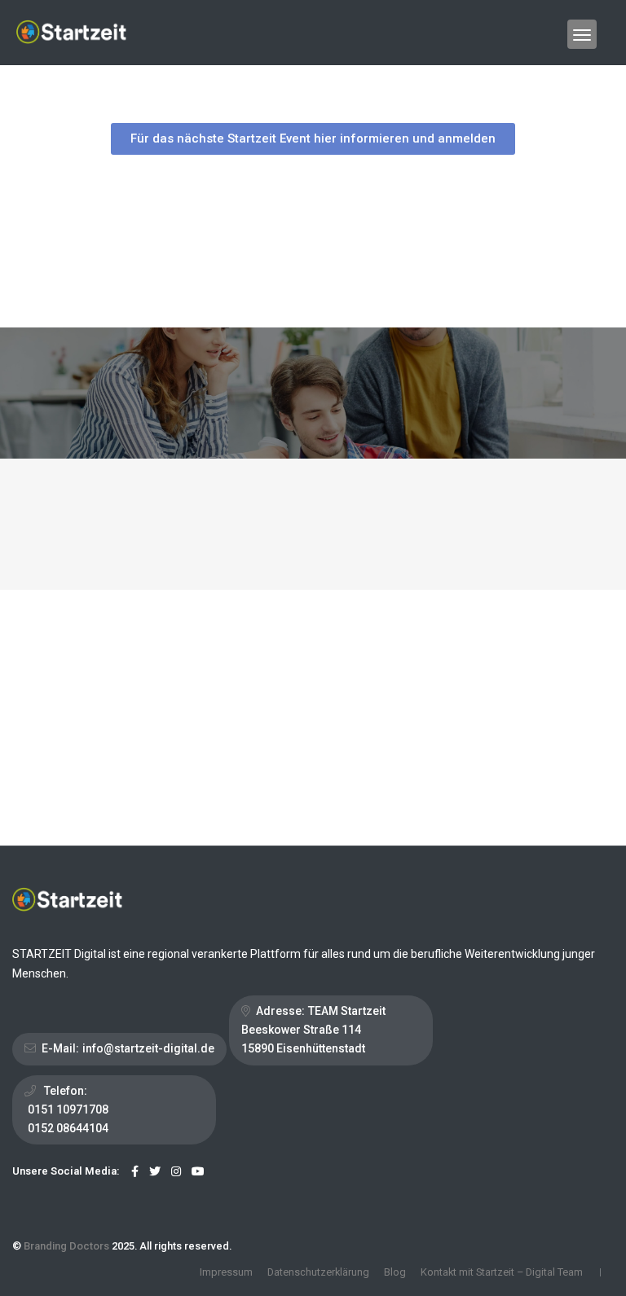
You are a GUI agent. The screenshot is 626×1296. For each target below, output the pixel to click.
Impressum (226, 1272)
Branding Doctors (66, 1246)
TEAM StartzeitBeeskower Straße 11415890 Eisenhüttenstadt (313, 1029)
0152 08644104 (68, 1128)
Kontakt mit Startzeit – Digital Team (502, 1272)
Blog (395, 1272)
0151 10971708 (68, 1109)
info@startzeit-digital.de (148, 1048)
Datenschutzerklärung (318, 1272)
